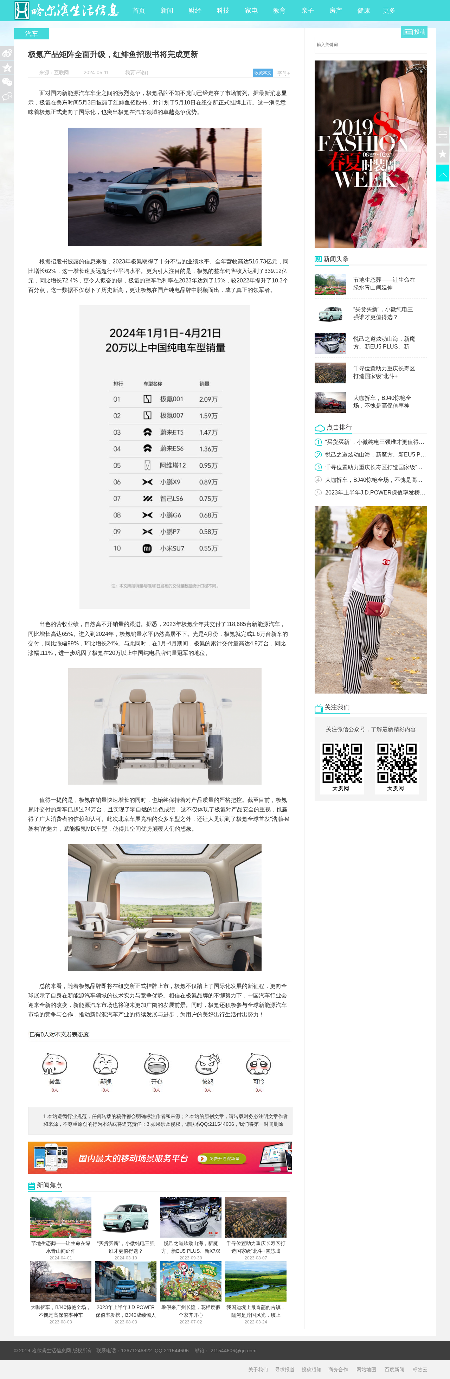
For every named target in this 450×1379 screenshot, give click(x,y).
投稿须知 (311, 1369)
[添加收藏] (442, 154)
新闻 (167, 10)
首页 (139, 10)
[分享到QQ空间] (7, 67)
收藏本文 (263, 72)
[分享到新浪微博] (7, 53)
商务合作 (338, 1369)
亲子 (307, 10)
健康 (364, 10)
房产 (335, 10)
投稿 (419, 32)
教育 (279, 10)
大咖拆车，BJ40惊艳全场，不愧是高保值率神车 (385, 480)
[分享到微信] (7, 82)
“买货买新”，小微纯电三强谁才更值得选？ (377, 442)
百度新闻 (394, 1369)
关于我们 (258, 1369)
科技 (223, 10)
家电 (251, 10)
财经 (195, 10)
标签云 (420, 1369)
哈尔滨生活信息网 (67, 10)
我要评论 (135, 72)
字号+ (283, 73)
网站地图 (366, 1369)
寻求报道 (285, 1369)
